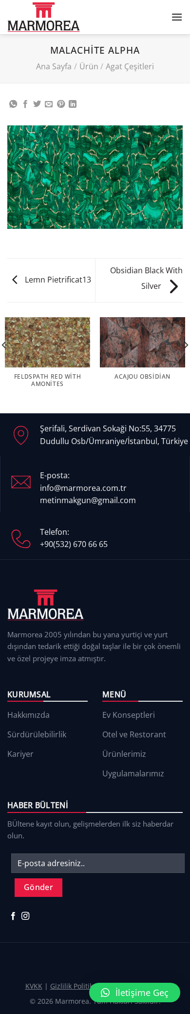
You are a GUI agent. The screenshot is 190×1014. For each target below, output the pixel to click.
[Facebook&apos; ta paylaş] (25, 104)
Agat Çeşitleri (130, 66)
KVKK (33, 986)
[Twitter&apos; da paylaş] (37, 104)
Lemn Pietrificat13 (57, 279)
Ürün (88, 66)
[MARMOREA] (43, 17)
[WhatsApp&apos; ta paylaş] (13, 104)
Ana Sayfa (54, 66)
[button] (134, 992)
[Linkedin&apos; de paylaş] (72, 104)
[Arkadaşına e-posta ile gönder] (49, 104)
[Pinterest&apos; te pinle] (61, 104)
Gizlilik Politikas (75, 986)
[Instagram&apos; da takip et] (25, 916)
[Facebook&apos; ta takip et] (13, 916)
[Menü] (177, 17)
